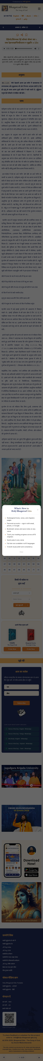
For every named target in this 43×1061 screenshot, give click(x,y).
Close (21, 552)
